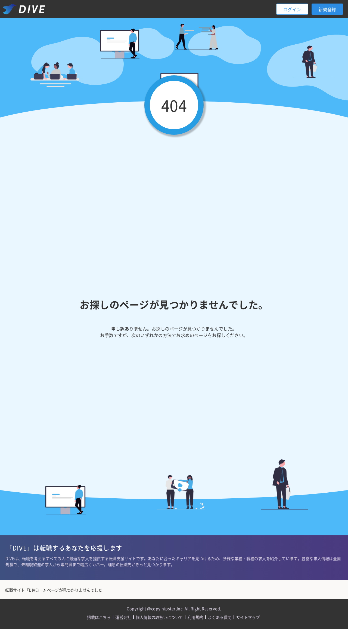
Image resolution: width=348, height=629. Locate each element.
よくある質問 (220, 617)
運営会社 (123, 617)
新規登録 (327, 9)
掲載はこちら (99, 617)
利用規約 (195, 617)
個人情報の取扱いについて (159, 617)
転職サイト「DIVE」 (23, 590)
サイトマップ (248, 617)
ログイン (292, 9)
